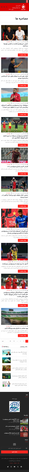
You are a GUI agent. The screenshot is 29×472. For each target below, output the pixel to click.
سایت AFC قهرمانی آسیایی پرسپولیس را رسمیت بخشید (11, 420)
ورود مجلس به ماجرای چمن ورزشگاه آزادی (16, 328)
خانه (18, 463)
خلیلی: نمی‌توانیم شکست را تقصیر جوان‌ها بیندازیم (16, 45)
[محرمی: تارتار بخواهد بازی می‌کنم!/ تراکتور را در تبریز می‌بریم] (14, 184)
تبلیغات (15, 463)
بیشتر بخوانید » (23, 55)
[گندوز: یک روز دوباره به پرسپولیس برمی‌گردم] (14, 251)
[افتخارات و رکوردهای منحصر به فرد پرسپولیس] (24, 428)
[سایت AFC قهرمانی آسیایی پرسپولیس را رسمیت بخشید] (24, 422)
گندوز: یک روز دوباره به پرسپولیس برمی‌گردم (15, 264)
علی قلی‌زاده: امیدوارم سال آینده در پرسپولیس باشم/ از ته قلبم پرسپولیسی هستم (14, 232)
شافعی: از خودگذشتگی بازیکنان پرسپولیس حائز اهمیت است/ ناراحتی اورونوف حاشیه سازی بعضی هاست (15, 294)
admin (25, 42)
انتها (3, 341)
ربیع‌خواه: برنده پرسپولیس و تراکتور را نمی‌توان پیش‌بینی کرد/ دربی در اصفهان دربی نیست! (14, 106)
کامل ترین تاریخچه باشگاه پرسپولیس (11, 433)
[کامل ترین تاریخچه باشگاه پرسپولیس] (24, 434)
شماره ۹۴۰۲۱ (14, 399)
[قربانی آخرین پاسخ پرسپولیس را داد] (14, 155)
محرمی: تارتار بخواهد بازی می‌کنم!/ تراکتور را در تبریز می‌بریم (15, 196)
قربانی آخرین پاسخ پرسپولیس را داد (17, 166)
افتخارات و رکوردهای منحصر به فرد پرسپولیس (12, 427)
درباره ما (11, 463)
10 (13, 341)
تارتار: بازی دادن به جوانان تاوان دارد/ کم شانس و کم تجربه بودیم (14, 77)
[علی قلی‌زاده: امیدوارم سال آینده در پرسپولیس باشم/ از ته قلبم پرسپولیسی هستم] (14, 218)
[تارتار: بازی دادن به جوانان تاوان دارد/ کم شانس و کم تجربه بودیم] (14, 65)
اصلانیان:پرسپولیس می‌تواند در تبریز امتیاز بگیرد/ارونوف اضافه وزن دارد (15, 137)
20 (10, 341)
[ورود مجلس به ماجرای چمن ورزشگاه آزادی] (14, 316)
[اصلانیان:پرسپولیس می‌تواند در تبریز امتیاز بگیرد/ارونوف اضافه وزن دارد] (14, 124)
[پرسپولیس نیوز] (18, 7)
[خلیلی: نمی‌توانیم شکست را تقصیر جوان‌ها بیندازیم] (14, 32)
